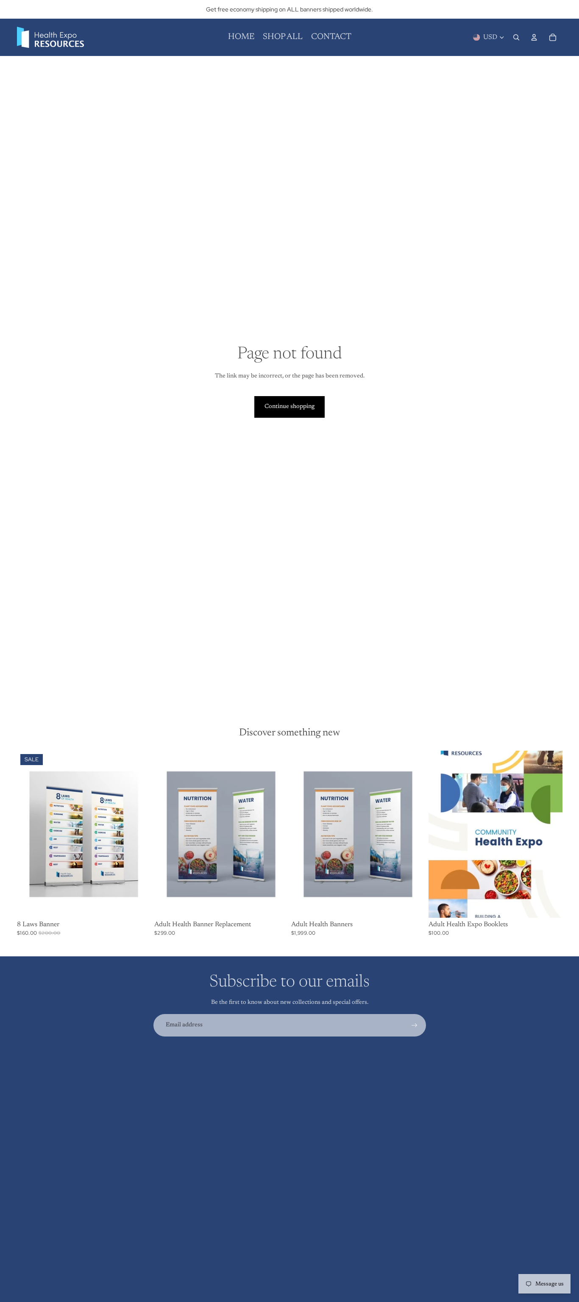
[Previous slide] (167, 834)
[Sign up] (414, 1025)
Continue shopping (289, 407)
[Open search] (516, 37)
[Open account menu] (534, 37)
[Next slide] (275, 834)
